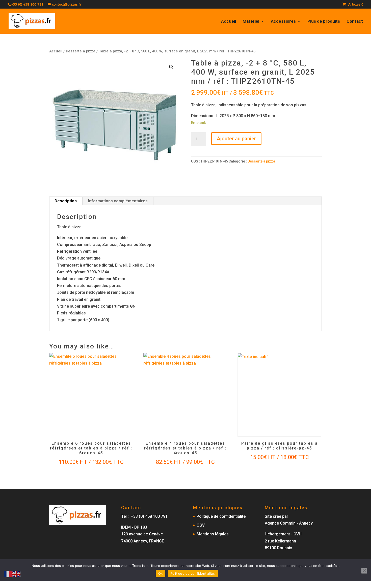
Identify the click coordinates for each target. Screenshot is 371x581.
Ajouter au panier (236, 139)
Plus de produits (323, 21)
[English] (16, 573)
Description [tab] (66, 201)
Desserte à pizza (80, 51)
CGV (201, 525)
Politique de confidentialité (221, 516)
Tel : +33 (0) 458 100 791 (144, 516)
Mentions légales (213, 534)
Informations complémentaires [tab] (118, 201)
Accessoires (283, 21)
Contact (355, 21)
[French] (8, 573)
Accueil (228, 21)
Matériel (251, 21)
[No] (364, 571)
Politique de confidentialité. (192, 573)
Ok (160, 573)
